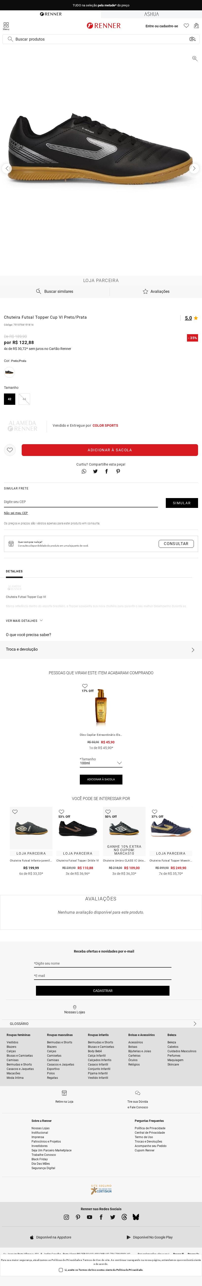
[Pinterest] (78, 1218)
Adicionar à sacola (110, 450)
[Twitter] (113, 1218)
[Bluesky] (136, 1218)
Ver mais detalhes (21, 621)
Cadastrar (103, 991)
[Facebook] (101, 1218)
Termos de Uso (92, 1260)
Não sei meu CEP (16, 513)
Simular (182, 503)
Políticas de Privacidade (65, 1260)
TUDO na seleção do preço (101, 5)
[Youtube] (89, 1218)
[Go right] (194, 168)
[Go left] (7, 168)
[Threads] (124, 1218)
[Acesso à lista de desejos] (186, 27)
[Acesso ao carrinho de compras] (196, 27)
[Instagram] (66, 1218)
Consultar (176, 543)
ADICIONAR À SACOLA (101, 779)
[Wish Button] (10, 450)
